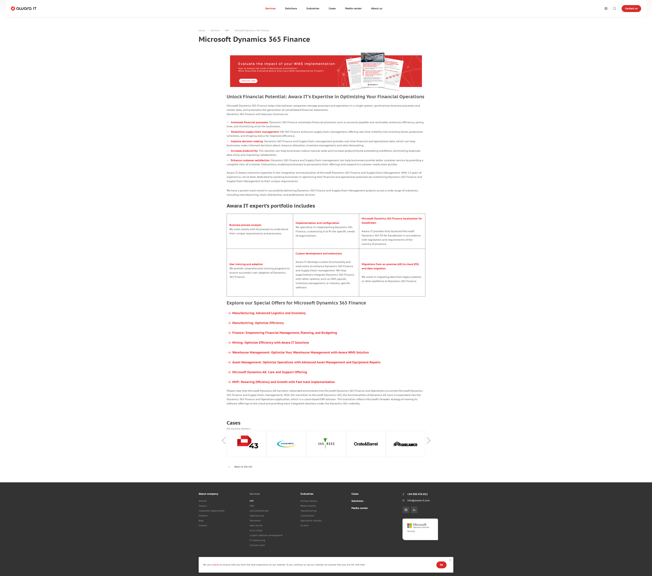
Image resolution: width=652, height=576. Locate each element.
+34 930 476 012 (417, 494)
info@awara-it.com (418, 500)
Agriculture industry (311, 520)
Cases (354, 493)
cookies (215, 564)
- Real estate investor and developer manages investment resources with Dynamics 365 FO (405, 444)
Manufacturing (308, 510)
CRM (252, 505)
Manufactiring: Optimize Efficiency (258, 323)
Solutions (357, 501)
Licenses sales (257, 545)
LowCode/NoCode (259, 510)
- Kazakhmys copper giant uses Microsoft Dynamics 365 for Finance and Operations (286, 444)
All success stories (238, 428)
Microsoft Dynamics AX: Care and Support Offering (269, 372)
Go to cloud (256, 530)
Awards (202, 500)
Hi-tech (305, 525)
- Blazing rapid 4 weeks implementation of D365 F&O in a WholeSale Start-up (246, 444)
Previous (223, 440)
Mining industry (309, 500)
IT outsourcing (257, 540)
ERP (252, 500)
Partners (203, 515)
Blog (201, 520)
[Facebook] (406, 510)
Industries (307, 493)
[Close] (450, 560)
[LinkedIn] (414, 510)
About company (208, 493)
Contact (203, 525)
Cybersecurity (257, 515)
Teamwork (255, 520)
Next (428, 440)
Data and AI (256, 525)
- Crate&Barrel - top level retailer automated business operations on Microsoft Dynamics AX (366, 444)
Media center (359, 508)
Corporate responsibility (211, 510)
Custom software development (266, 535)
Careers (203, 505)
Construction (307, 515)
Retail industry (308, 505)
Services (255, 493)
